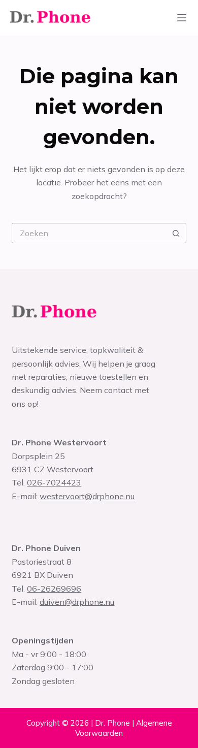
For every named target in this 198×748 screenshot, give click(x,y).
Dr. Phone (112, 723)
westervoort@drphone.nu (87, 496)
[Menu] (181, 17)
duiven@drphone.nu (77, 602)
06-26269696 (54, 588)
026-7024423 (54, 482)
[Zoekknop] (176, 233)
